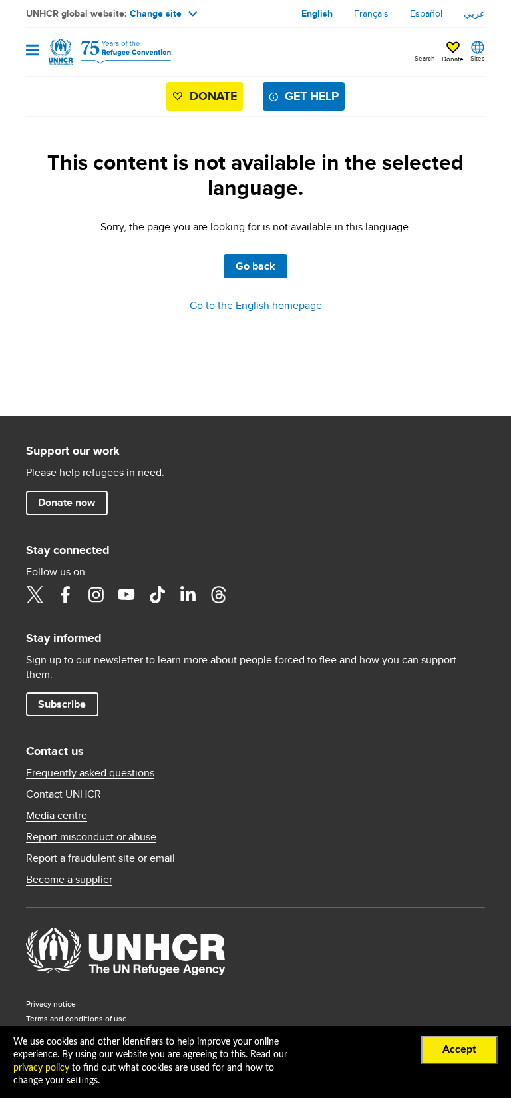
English (317, 13)
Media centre (56, 815)
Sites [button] (477, 58)
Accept (459, 1049)
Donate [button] (453, 58)
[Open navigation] (32, 51)
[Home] (94, 52)
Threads (218, 594)
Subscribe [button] (62, 704)
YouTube (126, 594)
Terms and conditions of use (76, 1018)
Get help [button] (312, 96)
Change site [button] (156, 13)
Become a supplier (69, 879)
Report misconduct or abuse (91, 837)
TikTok (157, 594)
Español (426, 13)
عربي (474, 13)
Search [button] (425, 58)
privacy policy (41, 1068)
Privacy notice (51, 1003)
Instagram (95, 594)
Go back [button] (255, 266)
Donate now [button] (66, 502)
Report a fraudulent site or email (100, 858)
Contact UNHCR (63, 794)
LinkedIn (187, 594)
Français (371, 13)
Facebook (65, 594)
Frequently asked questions (90, 773)
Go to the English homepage (256, 305)
